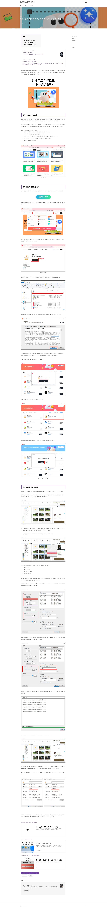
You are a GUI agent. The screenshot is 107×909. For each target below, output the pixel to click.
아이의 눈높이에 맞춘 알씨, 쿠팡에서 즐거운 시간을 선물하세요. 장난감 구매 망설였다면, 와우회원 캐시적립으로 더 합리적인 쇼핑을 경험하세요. (43, 64)
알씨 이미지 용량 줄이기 (30, 45)
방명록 (31, 5)
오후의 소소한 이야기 (27, 2)
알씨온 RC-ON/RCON (28, 52)
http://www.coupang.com (28, 59)
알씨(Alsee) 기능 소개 (29, 40)
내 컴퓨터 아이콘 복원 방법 (26, 839)
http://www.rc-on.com (27, 50)
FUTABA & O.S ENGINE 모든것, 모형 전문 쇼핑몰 (33, 54)
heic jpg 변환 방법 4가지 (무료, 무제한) (29, 822)
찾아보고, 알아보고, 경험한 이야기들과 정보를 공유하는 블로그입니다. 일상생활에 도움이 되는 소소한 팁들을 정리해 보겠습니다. (41, 887)
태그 (26, 5)
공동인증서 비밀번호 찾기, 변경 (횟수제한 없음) (30, 855)
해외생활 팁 (74, 38)
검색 (83, 2)
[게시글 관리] (26, 875)
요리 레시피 (74, 40)
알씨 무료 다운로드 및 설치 (30, 42)
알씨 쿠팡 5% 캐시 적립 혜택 (29, 61)
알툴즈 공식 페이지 (43, 197)
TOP (86, 906)
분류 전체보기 (74, 36)
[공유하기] (25, 875)
